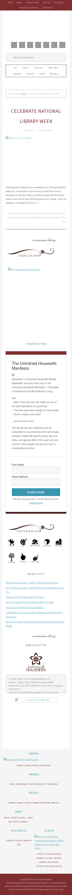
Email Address (20, 476)
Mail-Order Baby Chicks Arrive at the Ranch (34, 784)
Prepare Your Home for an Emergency (25, 607)
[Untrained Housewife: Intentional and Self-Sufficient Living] (36, 672)
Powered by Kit (36, 502)
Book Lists (51, 213)
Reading (29, 213)
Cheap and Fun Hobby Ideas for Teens (25, 597)
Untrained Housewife (36, 25)
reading (46, 217)
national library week (32, 217)
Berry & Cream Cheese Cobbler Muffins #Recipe (34, 803)
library (18, 217)
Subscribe (36, 492)
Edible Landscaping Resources (34, 765)
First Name (18, 464)
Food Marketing (38, 240)
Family (22, 213)
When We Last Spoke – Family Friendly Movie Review (32, 582)
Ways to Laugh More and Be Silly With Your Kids (30, 602)
